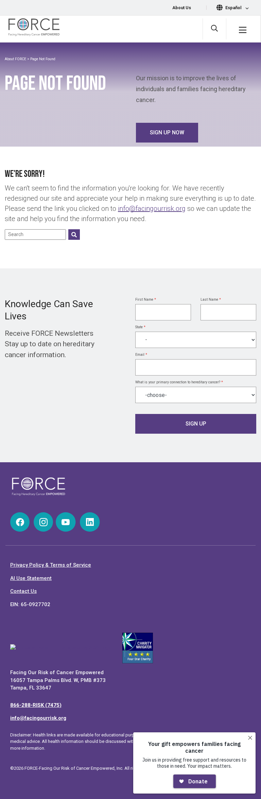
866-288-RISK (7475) (36, 705)
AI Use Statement (31, 578)
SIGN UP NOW (167, 132)
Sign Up (196, 423)
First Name (145, 299)
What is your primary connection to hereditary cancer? (179, 382)
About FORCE (15, 59)
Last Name (211, 299)
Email (141, 354)
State (140, 327)
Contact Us (23, 591)
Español (234, 7)
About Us (181, 7)
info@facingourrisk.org (152, 208)
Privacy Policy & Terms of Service (50, 565)
